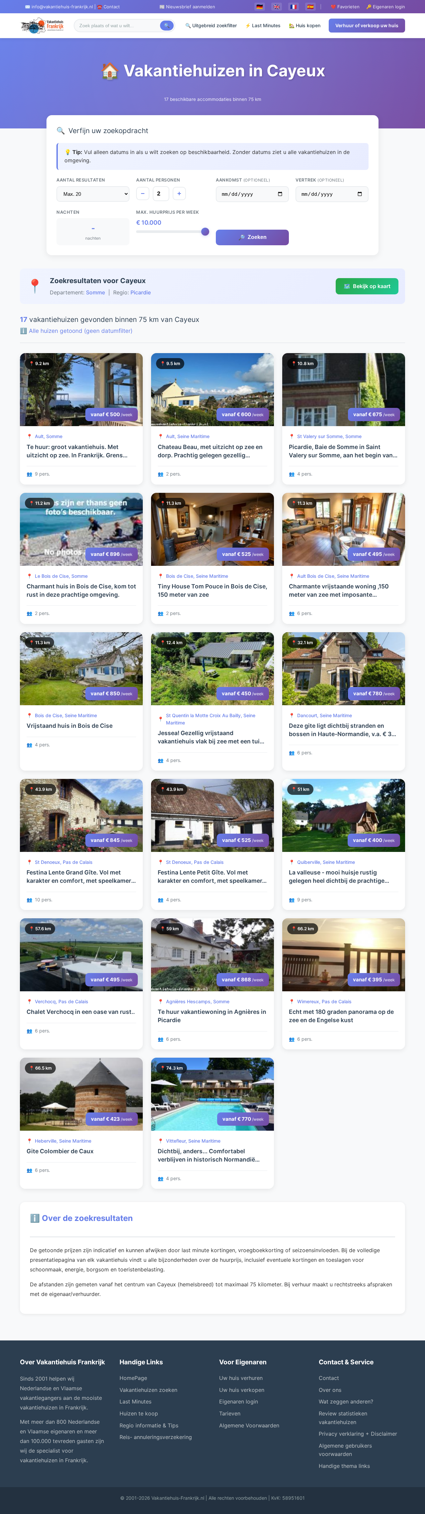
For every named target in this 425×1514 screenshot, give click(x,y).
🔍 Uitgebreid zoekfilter (211, 25)
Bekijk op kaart (367, 286)
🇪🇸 (310, 6)
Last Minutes (135, 1401)
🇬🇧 (276, 6)
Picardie (140, 292)
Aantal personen (158, 180)
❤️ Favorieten (345, 6)
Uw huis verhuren (241, 1378)
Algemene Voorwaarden (249, 1425)
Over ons (330, 1390)
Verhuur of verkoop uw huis (366, 25)
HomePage (133, 1378)
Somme (95, 292)
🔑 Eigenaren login (385, 6)
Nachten (68, 212)
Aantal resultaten (80, 180)
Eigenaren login (238, 1401)
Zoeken (252, 237)
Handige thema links (344, 1466)
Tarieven (229, 1413)
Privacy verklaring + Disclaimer (358, 1433)
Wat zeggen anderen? (346, 1401)
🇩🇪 (259, 6)
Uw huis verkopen (241, 1390)
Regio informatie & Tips (149, 1425)
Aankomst (243, 180)
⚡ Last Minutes (263, 25)
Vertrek (320, 180)
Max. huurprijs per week (167, 212)
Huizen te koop (139, 1413)
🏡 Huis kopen (304, 25)
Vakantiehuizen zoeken (148, 1390)
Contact (329, 1378)
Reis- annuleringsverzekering (156, 1437)
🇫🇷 (293, 6)
